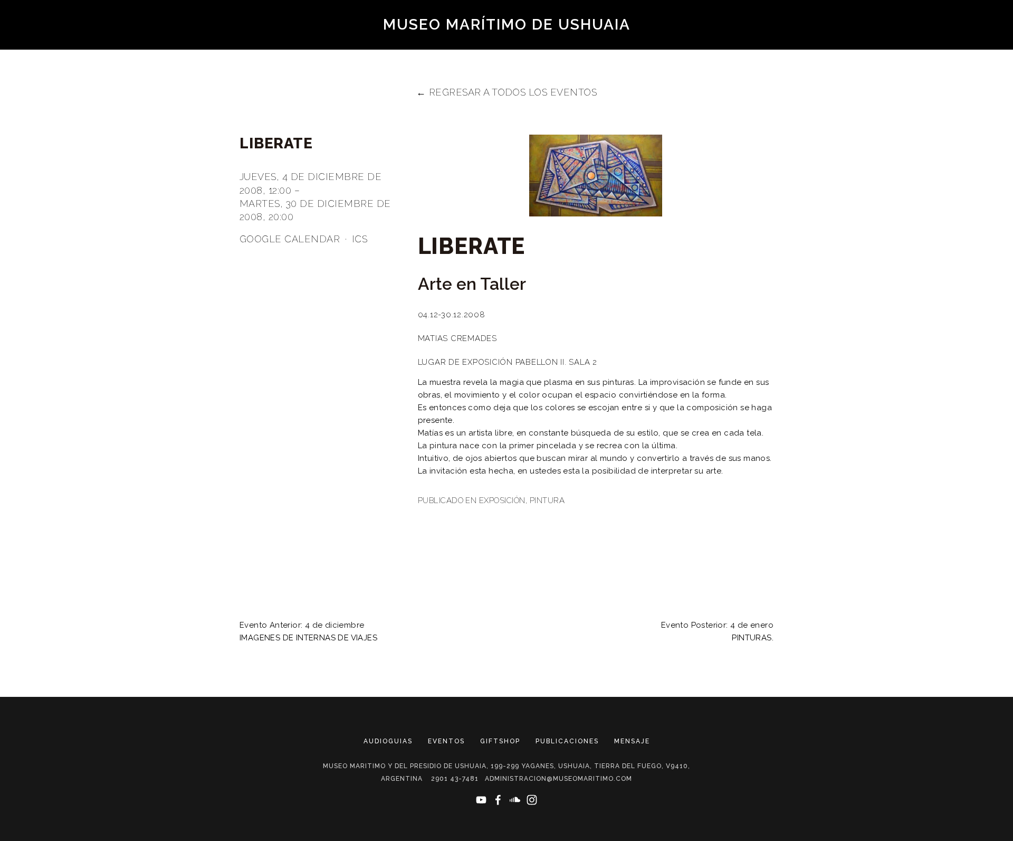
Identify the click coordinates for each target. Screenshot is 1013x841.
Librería (507, 79)
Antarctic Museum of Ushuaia (393, 79)
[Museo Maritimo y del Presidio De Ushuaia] (481, 800)
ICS (359, 238)
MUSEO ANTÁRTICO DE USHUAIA (322, 61)
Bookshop (779, 43)
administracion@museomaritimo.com (558, 778)
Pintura (547, 500)
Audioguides (705, 43)
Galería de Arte (641, 61)
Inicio (713, 61)
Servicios (929, 61)
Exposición (502, 500)
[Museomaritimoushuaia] (515, 800)
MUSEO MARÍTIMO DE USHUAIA (506, 24)
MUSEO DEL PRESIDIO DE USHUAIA (153, 61)
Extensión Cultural (599, 79)
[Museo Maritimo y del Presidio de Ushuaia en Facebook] (498, 800)
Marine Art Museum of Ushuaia (497, 43)
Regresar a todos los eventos (513, 92)
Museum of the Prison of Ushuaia (153, 43)
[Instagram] (532, 800)
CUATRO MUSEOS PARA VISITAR (816, 61)
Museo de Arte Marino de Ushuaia (498, 61)
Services (690, 79)
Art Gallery (624, 43)
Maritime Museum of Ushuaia (329, 43)
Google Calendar (290, 238)
